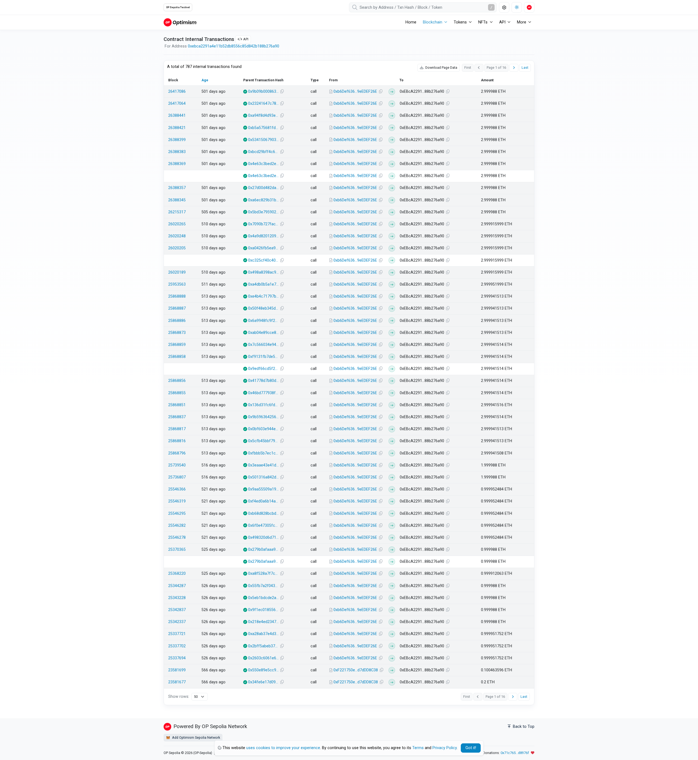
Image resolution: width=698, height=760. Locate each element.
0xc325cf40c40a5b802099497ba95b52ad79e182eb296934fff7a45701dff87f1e (263, 260)
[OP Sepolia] (180, 22)
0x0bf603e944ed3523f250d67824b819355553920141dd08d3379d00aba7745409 (263, 429)
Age (204, 80)
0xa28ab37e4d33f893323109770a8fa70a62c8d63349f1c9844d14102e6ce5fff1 (263, 634)
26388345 (177, 200)
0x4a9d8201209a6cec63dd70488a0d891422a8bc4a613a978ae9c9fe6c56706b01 (263, 236)
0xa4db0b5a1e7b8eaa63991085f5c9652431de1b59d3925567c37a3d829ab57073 (263, 284)
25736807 (177, 477)
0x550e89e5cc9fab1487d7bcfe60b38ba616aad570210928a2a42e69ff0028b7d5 (263, 670)
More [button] (521, 22)
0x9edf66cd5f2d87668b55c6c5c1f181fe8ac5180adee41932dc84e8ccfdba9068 (263, 368)
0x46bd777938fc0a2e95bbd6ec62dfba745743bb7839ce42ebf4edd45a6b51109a (263, 393)
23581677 (177, 682)
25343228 (177, 598)
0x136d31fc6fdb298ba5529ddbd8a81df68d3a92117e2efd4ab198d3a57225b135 (263, 405)
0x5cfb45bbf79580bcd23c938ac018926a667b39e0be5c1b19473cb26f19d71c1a (263, 441)
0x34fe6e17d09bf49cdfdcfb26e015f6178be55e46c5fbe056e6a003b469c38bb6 (263, 682)
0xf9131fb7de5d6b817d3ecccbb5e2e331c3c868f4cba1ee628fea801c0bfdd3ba (263, 356)
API (245, 39)
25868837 (177, 417)
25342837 (177, 610)
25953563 (177, 284)
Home (410, 22)
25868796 (177, 453)
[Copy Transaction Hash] (282, 92)
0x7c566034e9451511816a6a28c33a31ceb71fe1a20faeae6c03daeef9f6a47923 (263, 344)
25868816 (177, 441)
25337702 (177, 646)
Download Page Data (441, 67)
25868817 (177, 429)
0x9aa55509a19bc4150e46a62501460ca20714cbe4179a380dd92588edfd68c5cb (263, 489)
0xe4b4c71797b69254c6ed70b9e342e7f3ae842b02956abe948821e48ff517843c (263, 296)
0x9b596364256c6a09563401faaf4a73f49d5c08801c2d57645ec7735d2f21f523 (263, 417)
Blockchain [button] (432, 22)
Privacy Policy (444, 748)
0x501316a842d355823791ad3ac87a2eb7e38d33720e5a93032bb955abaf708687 (263, 477)
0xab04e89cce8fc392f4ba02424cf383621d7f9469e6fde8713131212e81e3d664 (263, 332)
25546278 (177, 537)
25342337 (177, 622)
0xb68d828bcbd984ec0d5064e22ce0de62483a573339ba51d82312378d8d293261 (263, 513)
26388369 (177, 163)
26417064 (177, 103)
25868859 (177, 344)
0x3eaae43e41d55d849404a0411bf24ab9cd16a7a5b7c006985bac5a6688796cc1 (263, 465)
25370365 (177, 549)
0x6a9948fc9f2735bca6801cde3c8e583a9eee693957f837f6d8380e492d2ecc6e (263, 320)
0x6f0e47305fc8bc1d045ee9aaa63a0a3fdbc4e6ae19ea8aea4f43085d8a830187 (263, 525)
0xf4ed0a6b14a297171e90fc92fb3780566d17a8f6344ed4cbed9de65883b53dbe (263, 501)
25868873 (177, 332)
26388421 (177, 127)
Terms (418, 748)
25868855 (177, 393)
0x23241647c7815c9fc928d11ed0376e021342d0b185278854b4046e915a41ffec (263, 103)
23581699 (177, 670)
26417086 (177, 91)
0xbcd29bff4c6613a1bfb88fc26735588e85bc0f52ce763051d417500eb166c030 (263, 151)
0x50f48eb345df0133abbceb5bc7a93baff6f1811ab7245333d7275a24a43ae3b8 (263, 308)
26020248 (177, 236)
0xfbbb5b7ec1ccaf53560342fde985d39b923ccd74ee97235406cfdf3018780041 (263, 453)
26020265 (177, 224)
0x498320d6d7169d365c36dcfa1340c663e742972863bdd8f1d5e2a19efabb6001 (263, 537)
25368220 (177, 573)
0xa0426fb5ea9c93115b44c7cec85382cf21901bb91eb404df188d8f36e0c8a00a (263, 248)
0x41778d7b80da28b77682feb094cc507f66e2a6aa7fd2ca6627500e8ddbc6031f (263, 380)
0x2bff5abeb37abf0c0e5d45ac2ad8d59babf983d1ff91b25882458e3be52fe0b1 (263, 646)
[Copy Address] (380, 92)
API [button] (502, 22)
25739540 (177, 465)
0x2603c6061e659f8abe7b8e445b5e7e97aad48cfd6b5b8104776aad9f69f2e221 (263, 658)
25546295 (177, 513)
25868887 (177, 308)
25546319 (177, 501)
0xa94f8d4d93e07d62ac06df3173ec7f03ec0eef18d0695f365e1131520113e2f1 (263, 115)
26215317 (177, 212)
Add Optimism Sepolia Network (195, 737)
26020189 (177, 272)
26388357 (177, 187)
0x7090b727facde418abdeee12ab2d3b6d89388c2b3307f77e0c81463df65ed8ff (263, 224)
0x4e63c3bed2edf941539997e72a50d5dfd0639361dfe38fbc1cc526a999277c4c (263, 163)
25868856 (177, 380)
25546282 (177, 525)
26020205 (177, 248)
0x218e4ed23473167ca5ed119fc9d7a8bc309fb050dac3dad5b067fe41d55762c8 (263, 622)
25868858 (177, 356)
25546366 (177, 489)
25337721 (177, 634)
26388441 (177, 115)
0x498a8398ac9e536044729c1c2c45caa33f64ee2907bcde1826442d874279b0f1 (263, 272)
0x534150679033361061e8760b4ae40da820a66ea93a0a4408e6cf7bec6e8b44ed (263, 139)
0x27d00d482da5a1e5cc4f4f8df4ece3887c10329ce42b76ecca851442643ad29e (263, 187)
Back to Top (523, 726)
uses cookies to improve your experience (283, 748)
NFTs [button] (483, 22)
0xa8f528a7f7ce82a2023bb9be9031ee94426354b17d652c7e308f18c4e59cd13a (263, 573)
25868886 (177, 320)
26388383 (177, 151)
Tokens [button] (460, 22)
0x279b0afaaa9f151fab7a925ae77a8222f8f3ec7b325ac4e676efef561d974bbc (263, 549)
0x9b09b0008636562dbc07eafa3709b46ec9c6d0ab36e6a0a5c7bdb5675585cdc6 (263, 91)
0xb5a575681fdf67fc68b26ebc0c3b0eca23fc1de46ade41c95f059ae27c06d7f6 (263, 127)
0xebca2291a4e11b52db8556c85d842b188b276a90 (233, 46)
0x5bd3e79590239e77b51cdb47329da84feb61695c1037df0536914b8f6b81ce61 (263, 212)
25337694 (177, 658)
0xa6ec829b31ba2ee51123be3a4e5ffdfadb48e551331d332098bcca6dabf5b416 (263, 200)
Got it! (470, 748)
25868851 (177, 405)
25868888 (177, 296)
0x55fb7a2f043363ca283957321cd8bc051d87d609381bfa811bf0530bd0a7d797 (263, 586)
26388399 (177, 139)
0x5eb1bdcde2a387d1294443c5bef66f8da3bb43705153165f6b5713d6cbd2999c (263, 598)
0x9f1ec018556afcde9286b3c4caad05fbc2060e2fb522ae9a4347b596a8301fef (263, 610)
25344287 (177, 586)
